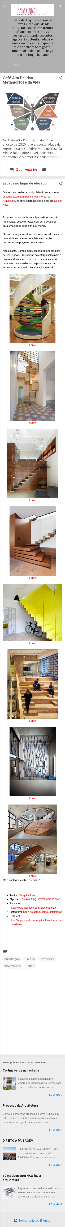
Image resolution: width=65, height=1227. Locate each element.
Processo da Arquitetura (20, 1105)
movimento (12, 966)
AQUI (42, 880)
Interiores (47, 959)
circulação (12, 959)
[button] (60, 78)
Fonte (32, 344)
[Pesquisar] (60, 7)
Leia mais (55, 1094)
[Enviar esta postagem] (44, 170)
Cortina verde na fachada (21, 1070)
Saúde (29, 966)
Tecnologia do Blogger (35, 1220)
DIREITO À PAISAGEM (18, 1140)
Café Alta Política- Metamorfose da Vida (21, 80)
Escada (29, 959)
